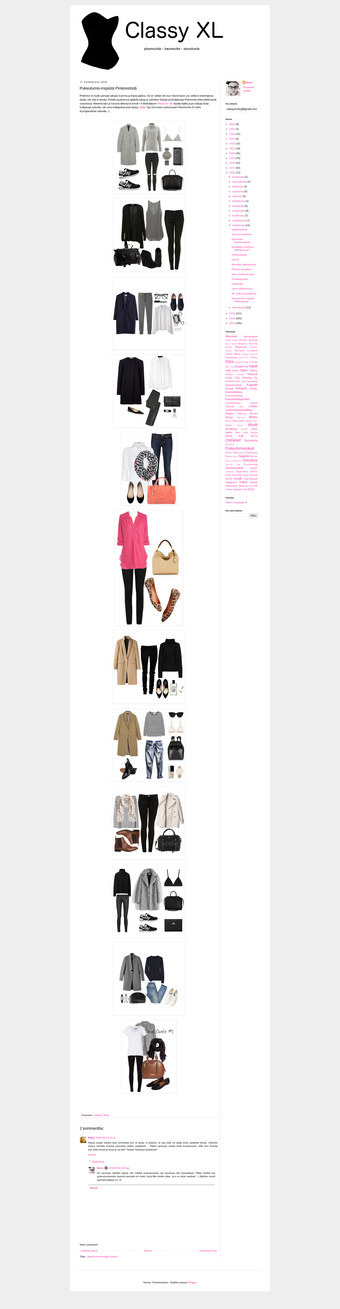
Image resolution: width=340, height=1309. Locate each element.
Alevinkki (231, 336)
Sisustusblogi (250, 464)
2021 (232, 148)
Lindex (253, 406)
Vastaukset (98, 1161)
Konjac (253, 388)
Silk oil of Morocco (233, 461)
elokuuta (237, 196)
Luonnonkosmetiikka (239, 410)
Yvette (228, 489)
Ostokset (233, 440)
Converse (253, 354)
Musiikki (244, 429)
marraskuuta (239, 181)
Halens (253, 370)
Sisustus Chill (232, 464)
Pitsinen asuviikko (241, 269)
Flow (245, 362)
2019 (232, 158)
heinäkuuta (238, 201)
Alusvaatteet (250, 336)
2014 (232, 318)
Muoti (106, 1115)
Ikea (238, 381)
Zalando (237, 489)
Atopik (234, 344)
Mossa (240, 425)
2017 (232, 167)
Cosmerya (231, 357)
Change (245, 354)
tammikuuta (239, 307)
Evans (239, 362)
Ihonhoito (230, 381)
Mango (229, 417)
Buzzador (239, 350)
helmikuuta (238, 225)
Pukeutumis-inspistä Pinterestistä (243, 300)
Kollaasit (97, 1115)
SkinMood (229, 472)
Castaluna (252, 350)
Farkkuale (237, 283)
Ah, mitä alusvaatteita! (244, 293)
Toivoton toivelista (241, 234)
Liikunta (229, 406)
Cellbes (237, 354)
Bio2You (253, 344)
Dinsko (253, 357)
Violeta (253, 482)
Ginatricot (241, 366)
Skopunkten (242, 471)
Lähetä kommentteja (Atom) (102, 1256)
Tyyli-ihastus (250, 478)
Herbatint (240, 374)
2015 (232, 313)
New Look (241, 432)
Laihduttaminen (233, 403)
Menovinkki (238, 421)
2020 (232, 153)
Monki (228, 425)
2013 (232, 323)
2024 (232, 133)
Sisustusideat (234, 468)
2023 (232, 138)
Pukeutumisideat (239, 448)
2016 (232, 172)
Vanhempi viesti (208, 1250)
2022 (232, 143)
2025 (232, 129)
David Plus (244, 358)
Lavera (253, 402)
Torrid (228, 478)
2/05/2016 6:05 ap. (119, 1168)
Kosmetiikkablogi (234, 395)
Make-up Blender (247, 413)
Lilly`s (241, 406)
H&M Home (232, 370)
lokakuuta (238, 186)
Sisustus (250, 460)
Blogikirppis (241, 347)
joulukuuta (238, 176)
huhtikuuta (238, 215)
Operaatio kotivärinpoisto (241, 241)
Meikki (253, 417)
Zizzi (251, 489)
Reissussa (238, 452)
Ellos (229, 361)
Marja (91, 1137)
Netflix (228, 432)
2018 (232, 162)
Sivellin (253, 468)
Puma (228, 452)
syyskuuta (238, 191)
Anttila (235, 340)
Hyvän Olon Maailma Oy (241, 377)
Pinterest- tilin (165, 103)
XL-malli (253, 486)
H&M (253, 366)
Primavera (229, 444)
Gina (232, 367)
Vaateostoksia (239, 229)
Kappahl (252, 384)
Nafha (254, 429)
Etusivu (148, 1250)
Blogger (192, 1282)
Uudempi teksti (89, 1250)
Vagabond (231, 482)
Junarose (252, 381)
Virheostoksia (239, 254)
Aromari (243, 340)
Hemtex (229, 374)
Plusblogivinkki (240, 279)
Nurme (254, 432)
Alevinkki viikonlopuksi (244, 264)
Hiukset (252, 374)
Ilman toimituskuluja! (243, 274)
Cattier (228, 354)
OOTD (235, 259)
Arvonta (253, 340)
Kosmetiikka (233, 392)
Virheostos (231, 485)
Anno (228, 340)
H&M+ (244, 370)
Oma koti (234, 436)
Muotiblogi (231, 428)
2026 (232, 124)
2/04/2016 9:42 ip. (106, 1137)
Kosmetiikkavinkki (237, 399)
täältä (142, 107)
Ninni (100, 1168)
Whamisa (243, 486)
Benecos (242, 344)
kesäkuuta (238, 206)
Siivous (253, 456)
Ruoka (228, 456)
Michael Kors (251, 421)
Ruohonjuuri (251, 452)
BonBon (254, 347)
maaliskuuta (239, 220)
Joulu (243, 381)
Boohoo (228, 351)
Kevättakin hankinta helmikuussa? (243, 248)
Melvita (228, 421)
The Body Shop (240, 475)
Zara (245, 489)
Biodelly (228, 347)
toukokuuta (238, 210)
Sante (235, 456)
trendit (238, 478)
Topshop (253, 475)
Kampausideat (233, 384)
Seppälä (243, 456)
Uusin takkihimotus (242, 288)
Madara (229, 413)
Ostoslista (250, 440)
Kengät (229, 388)
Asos (227, 344)
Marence (241, 417)
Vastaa (92, 1154)
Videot (243, 482)
